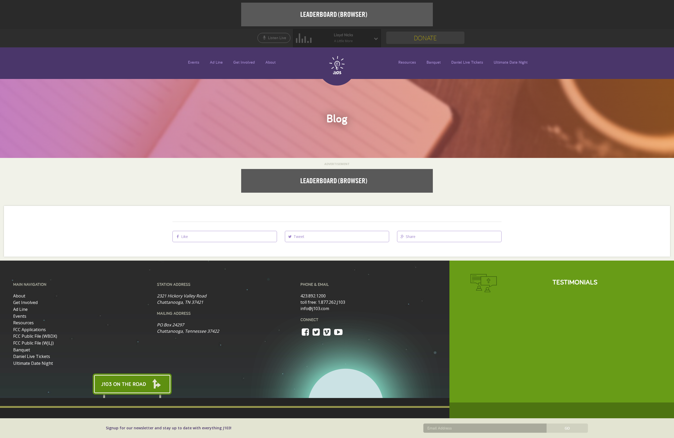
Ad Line (216, 62)
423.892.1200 (313, 296)
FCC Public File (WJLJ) (33, 343)
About (270, 62)
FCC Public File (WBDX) (35, 336)
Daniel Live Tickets (467, 62)
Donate (425, 38)
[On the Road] (224, 384)
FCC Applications (29, 329)
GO (567, 428)
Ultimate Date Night (511, 62)
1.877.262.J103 (331, 302)
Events (193, 62)
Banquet (434, 62)
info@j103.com (314, 308)
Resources (407, 62)
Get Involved (244, 62)
